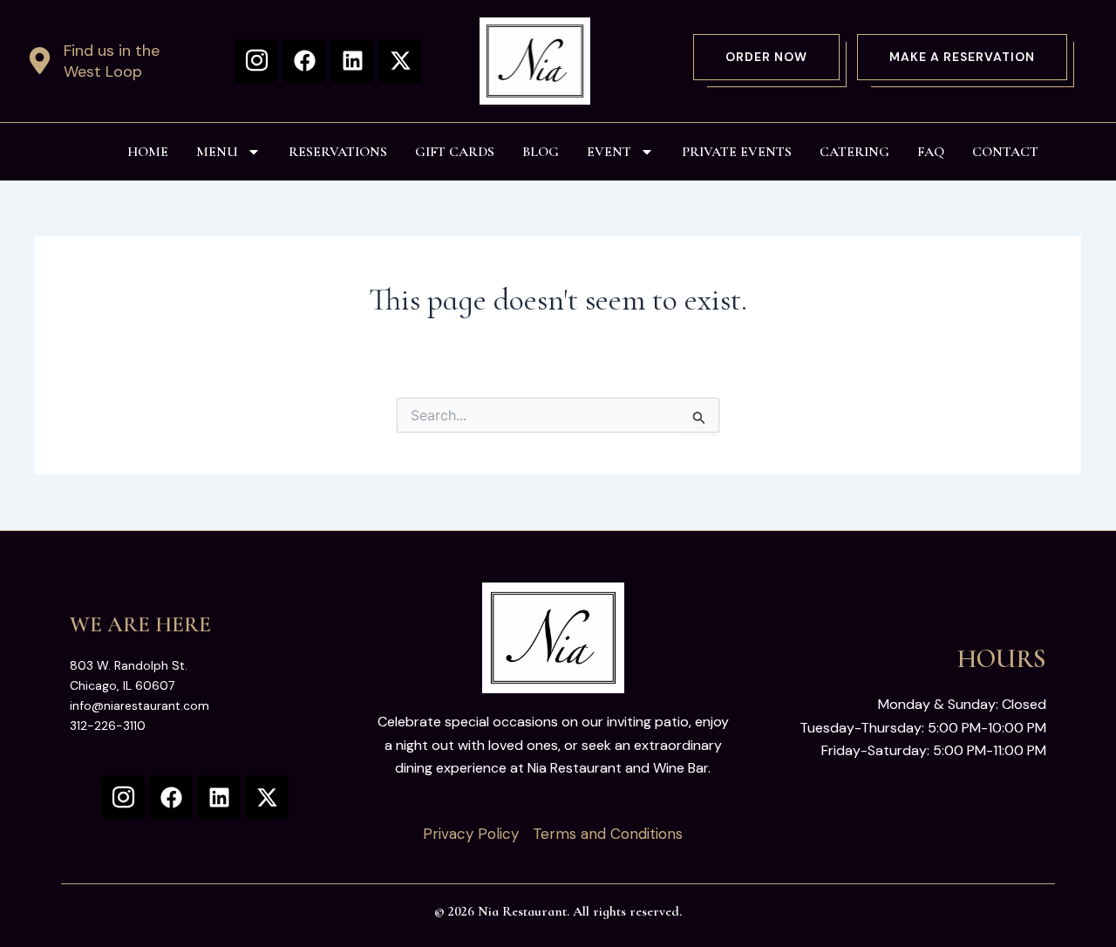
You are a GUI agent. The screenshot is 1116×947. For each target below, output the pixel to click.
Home (147, 151)
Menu (217, 151)
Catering (854, 151)
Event (609, 151)
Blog (540, 151)
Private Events (737, 151)
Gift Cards (454, 151)
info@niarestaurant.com (139, 705)
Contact (1005, 151)
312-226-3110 (108, 725)
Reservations (338, 151)
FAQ (930, 151)
